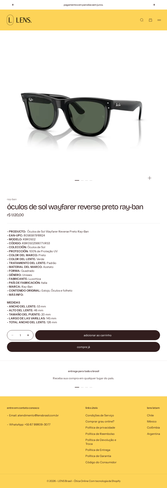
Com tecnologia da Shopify (104, 481)
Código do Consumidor (101, 462)
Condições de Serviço (99, 415)
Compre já (83, 347)
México (152, 421)
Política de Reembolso (100, 433)
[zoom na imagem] (149, 178)
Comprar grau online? (99, 421)
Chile (150, 415)
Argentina (153, 433)
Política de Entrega (97, 450)
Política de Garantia (98, 456)
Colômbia (153, 427)
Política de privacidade (100, 427)
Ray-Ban (12, 199)
